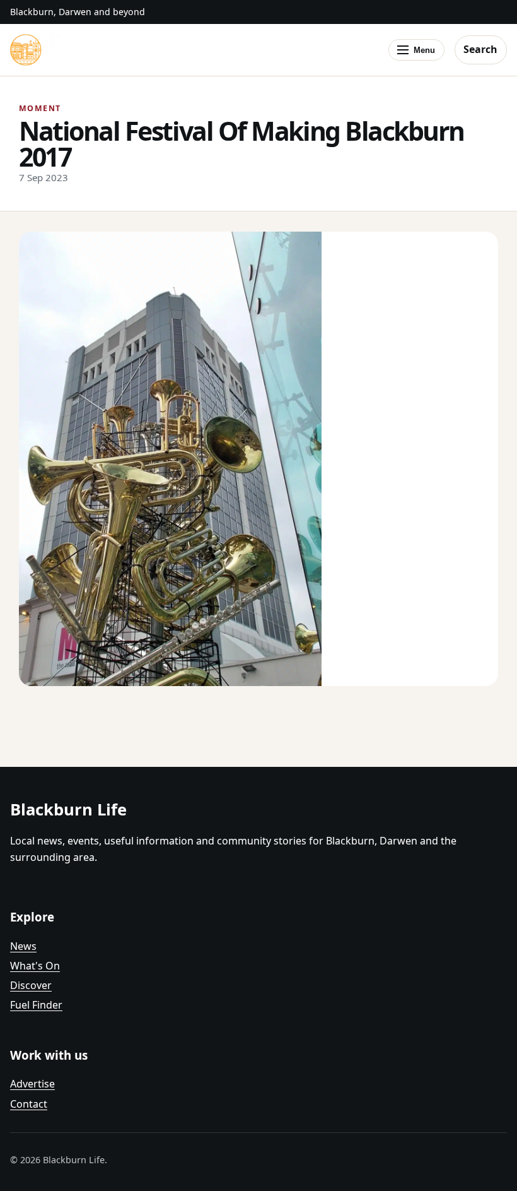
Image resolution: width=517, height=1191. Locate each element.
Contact (28, 1104)
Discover (31, 985)
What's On (35, 966)
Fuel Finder (36, 1005)
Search (480, 49)
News (23, 946)
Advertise (32, 1084)
